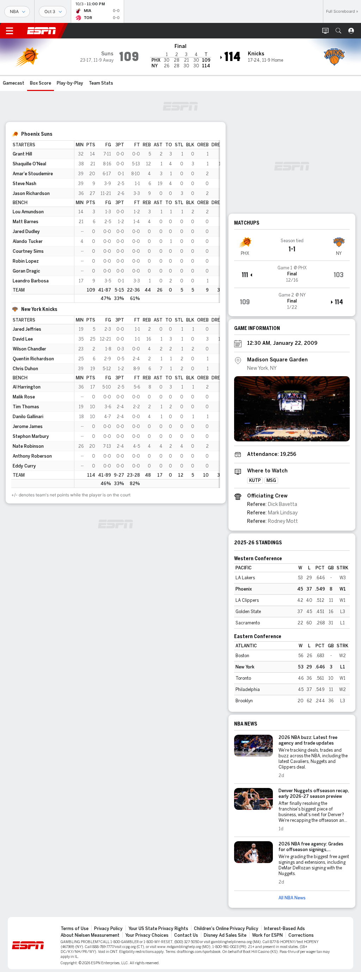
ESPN (41, 30)
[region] (147, 221)
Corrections (301, 935)
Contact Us (186, 935)
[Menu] (9, 30)
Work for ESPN (267, 935)
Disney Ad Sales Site (225, 935)
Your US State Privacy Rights (158, 928)
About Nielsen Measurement (90, 935)
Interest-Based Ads (284, 928)
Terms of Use (74, 928)
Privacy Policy (108, 928)
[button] (338, 30)
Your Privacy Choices (147, 935)
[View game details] (292, 274)
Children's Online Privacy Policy (226, 928)
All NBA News (292, 897)
